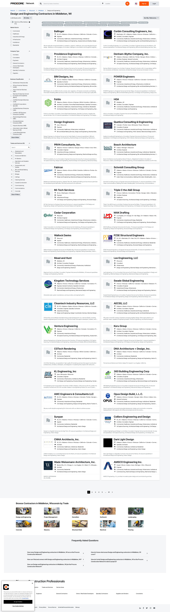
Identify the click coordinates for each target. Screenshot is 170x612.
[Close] (32, 583)
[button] (11, 31)
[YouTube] (154, 608)
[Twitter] (147, 608)
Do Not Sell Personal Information (66, 607)
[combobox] (114, 3)
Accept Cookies (18, 601)
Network (30, 3)
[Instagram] (150, 608)
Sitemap (77, 607)
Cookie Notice (25, 598)
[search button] (127, 4)
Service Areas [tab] (60, 587)
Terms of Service (52, 607)
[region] (18, 596)
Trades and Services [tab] (47, 587)
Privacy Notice (42, 607)
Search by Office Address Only (21, 22)
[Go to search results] (29, 147)
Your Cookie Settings (18, 606)
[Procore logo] (17, 4)
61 (109, 492)
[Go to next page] (112, 492)
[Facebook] (143, 608)
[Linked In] (140, 608)
